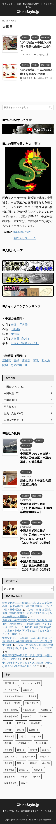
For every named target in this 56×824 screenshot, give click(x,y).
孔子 (27, 365)
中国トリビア (12, 703)
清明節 (16, 329)
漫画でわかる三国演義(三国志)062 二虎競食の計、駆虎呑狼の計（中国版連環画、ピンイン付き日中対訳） (27, 606)
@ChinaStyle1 (22, 232)
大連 (22, 736)
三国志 (6, 360)
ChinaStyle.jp (28, 12)
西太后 (46, 360)
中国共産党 (11, 709)
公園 (8, 723)
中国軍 (27, 716)
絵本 (46, 54)
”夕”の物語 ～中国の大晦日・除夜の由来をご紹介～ (35, 46)
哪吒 (36, 360)
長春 (24, 776)
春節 (46, 78)
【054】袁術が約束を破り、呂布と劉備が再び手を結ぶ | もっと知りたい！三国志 (27, 631)
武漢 (45, 750)
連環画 (10, 776)
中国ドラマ (32, 703)
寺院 (8, 743)
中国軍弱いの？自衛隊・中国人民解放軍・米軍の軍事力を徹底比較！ (35, 457)
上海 (32, 696)
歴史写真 (11, 756)
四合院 (34, 730)
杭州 (33, 750)
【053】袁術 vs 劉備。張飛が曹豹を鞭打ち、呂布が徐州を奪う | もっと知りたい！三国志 (27, 613)
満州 (8, 763)
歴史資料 (28, 756)
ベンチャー (11, 689)
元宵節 (23, 324)
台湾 (8, 730)
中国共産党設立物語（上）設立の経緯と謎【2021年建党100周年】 (36, 565)
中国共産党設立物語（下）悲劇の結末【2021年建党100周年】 (36, 508)
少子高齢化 (23, 743)
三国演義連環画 (14, 696)
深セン (44, 756)
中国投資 (29, 709)
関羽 (5, 365)
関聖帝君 (10, 783)
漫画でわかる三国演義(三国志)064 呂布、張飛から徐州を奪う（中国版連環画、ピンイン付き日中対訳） (27, 624)
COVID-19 (11, 683)
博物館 (35, 723)
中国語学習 (11, 716)
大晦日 (40, 54)
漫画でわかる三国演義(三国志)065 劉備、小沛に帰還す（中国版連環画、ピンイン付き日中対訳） (27, 641)
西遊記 (26, 360)
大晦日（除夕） (20, 338)
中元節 (15, 334)
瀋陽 (33, 763)
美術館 (9, 770)
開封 (36, 776)
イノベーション (31, 683)
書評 (21, 750)
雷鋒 (16, 360)
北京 (21, 723)
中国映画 (45, 709)
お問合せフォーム (25, 238)
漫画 (21, 763)
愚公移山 (16, 365)
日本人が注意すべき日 (25, 343)
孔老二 (36, 736)
